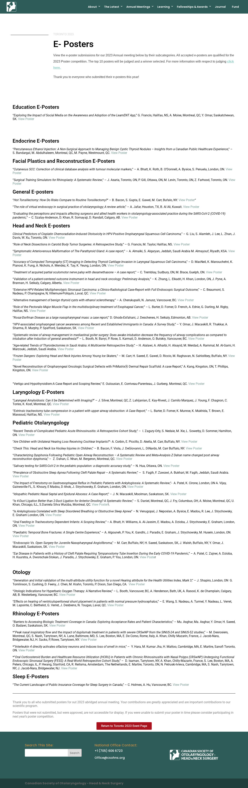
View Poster (26, 119)
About (92, 7)
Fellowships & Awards (192, 7)
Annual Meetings (138, 7)
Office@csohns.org (110, 757)
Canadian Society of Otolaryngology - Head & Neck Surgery (74, 783)
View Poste (147, 557)
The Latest (111, 7)
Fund (235, 7)
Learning (163, 7)
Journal (220, 7)
